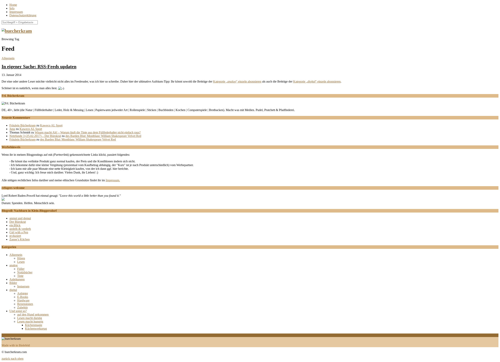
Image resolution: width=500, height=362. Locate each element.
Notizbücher (24, 272)
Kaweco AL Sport (51, 125)
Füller (20, 268)
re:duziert (15, 235)
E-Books (22, 297)
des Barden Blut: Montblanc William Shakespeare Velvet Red (103, 136)
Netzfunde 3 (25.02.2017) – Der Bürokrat (35, 136)
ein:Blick (15, 225)
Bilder (13, 283)
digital (13, 290)
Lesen (21, 261)
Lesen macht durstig (29, 318)
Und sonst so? (18, 311)
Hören (21, 258)
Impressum (16, 11)
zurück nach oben (12, 358)
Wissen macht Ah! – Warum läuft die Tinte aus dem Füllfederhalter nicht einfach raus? (88, 132)
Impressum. (113, 180)
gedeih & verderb (20, 228)
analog (13, 265)
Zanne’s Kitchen (19, 239)
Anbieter (22, 293)
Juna (12, 129)
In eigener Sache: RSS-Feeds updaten (39, 66)
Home (13, 4)
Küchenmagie (33, 325)
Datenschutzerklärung (22, 15)
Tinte (20, 276)
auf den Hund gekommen (33, 314)
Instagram (23, 286)
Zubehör (22, 307)
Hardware (23, 300)
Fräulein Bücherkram (22, 125)
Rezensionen (25, 304)
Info (11, 8)
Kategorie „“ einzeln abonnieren (237, 81)
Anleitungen (17, 279)
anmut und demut (20, 218)
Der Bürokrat (17, 221)
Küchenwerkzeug (36, 328)
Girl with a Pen (18, 232)
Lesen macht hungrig (30, 321)
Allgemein (8, 58)
